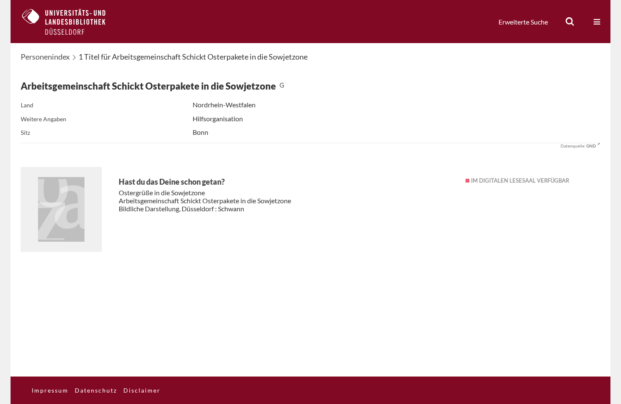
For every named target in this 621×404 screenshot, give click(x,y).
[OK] (569, 21)
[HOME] (70, 22)
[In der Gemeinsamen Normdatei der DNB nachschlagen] (282, 86)
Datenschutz (96, 390)
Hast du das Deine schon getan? (172, 181)
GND (591, 145)
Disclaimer (142, 390)
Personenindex (45, 56)
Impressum (50, 390)
